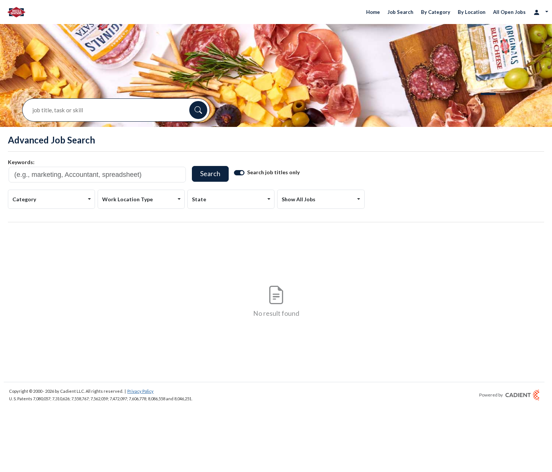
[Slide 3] (502, 94)
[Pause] (537, 95)
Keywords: (21, 162)
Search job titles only (273, 172)
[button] (198, 110)
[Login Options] (540, 12)
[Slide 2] (488, 94)
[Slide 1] (474, 94)
